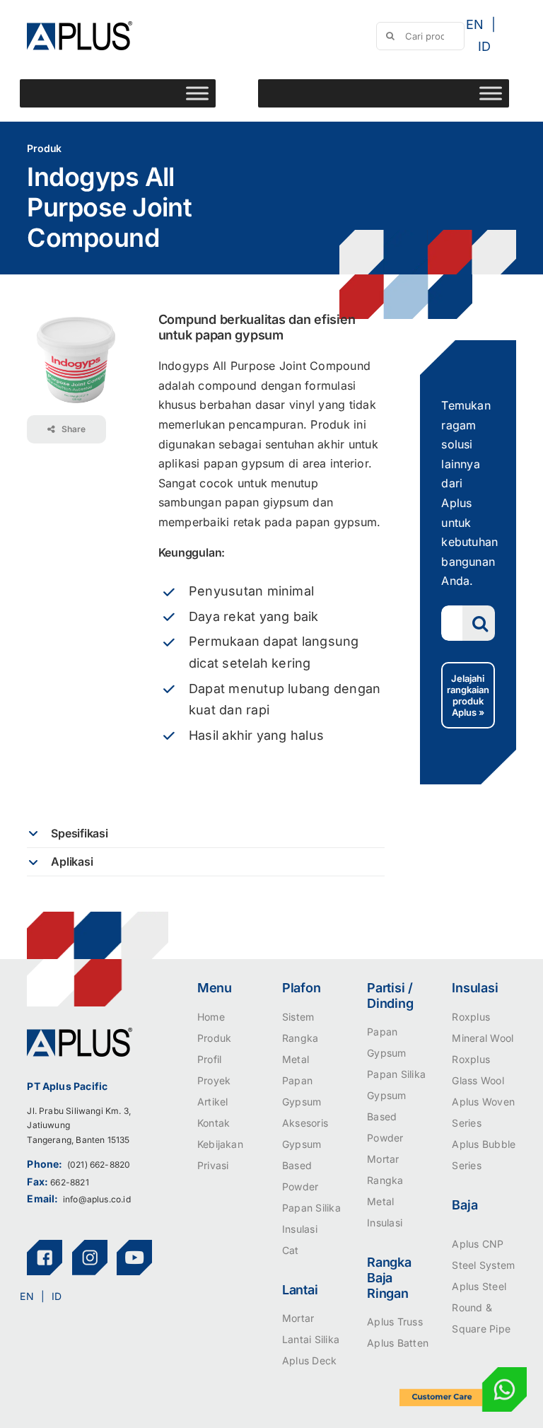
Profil (209, 1059)
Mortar (298, 1318)
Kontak (213, 1123)
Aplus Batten (397, 1343)
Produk (214, 1038)
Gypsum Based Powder (301, 1165)
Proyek (213, 1080)
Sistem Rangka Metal (300, 1038)
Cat (290, 1250)
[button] (206, 833)
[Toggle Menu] (197, 93)
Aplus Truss (395, 1322)
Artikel (212, 1102)
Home (211, 1017)
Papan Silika (311, 1208)
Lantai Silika (310, 1339)
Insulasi (299, 1229)
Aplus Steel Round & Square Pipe (481, 1307)
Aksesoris (305, 1123)
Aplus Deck (309, 1360)
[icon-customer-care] (463, 1373)
